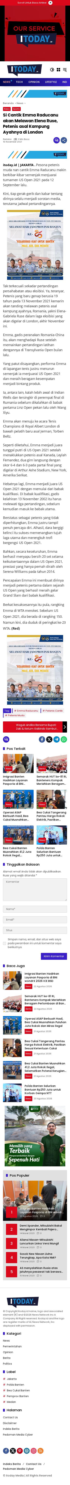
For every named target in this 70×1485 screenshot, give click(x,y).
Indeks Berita (11, 1429)
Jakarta (12, 1379)
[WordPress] (27, 1451)
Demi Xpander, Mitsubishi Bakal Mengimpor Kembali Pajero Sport (41, 1227)
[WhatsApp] (64, 739)
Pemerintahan (12, 1346)
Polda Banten (15, 1385)
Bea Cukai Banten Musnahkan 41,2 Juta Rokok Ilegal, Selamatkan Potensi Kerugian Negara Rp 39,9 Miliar (17, 851)
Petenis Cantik (54, 710)
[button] (52, 69)
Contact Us (10, 1417)
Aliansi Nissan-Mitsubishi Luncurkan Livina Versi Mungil (39, 1241)
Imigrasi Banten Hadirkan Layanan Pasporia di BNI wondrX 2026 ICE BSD (17, 780)
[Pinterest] (20, 1451)
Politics (7, 1364)
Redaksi (7, 139)
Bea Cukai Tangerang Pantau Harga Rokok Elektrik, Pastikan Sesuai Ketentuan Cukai (51, 816)
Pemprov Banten (18, 1396)
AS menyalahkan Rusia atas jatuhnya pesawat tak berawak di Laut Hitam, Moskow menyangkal (41, 1270)
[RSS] (40, 1451)
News (7, 108)
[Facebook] (42, 739)
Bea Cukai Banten (18, 1390)
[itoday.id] (24, 69)
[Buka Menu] (58, 69)
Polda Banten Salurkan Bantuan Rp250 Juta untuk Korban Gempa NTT (50, 851)
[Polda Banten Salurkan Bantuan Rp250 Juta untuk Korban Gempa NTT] (52, 835)
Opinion (8, 1352)
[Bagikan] (64, 140)
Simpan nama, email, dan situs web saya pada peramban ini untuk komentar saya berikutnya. (34, 943)
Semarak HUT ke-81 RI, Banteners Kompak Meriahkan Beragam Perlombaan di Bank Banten (52, 780)
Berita (42, 768)
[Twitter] (49, 739)
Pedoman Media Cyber (18, 1435)
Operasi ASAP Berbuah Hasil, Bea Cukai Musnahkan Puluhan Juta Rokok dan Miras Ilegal (16, 816)
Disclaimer (10, 1423)
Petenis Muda (16, 715)
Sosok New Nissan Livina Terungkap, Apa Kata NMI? (38, 1255)
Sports (16, 108)
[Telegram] (56, 739)
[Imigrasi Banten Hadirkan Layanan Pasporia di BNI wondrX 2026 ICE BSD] (18, 763)
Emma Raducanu (27, 710)
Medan (11, 1402)
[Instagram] (34, 1451)
